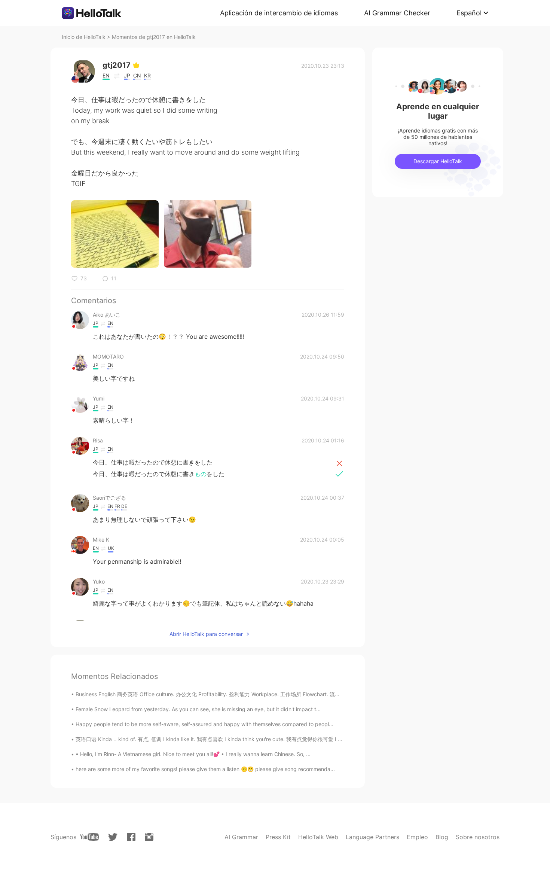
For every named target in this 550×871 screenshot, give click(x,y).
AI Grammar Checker (397, 13)
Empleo (417, 837)
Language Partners (372, 837)
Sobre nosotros (477, 837)
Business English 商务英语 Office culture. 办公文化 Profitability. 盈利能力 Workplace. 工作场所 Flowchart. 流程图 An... (217, 694)
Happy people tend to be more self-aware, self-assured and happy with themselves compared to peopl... (204, 724)
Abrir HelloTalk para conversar (206, 634)
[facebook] (131, 837)
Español (469, 13)
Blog (442, 837)
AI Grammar (241, 837)
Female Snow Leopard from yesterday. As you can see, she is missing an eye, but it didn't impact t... (198, 709)
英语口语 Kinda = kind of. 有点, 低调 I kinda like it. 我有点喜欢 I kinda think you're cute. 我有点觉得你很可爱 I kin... (212, 739)
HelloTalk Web (318, 837)
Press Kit (278, 837)
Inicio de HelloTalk (84, 37)
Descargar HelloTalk (437, 161)
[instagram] (149, 837)
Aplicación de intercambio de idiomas (279, 13)
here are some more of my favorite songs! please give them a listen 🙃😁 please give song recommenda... (205, 769)
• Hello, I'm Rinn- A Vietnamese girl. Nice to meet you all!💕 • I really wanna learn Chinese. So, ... (193, 754)
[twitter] (112, 837)
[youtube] (89, 837)
